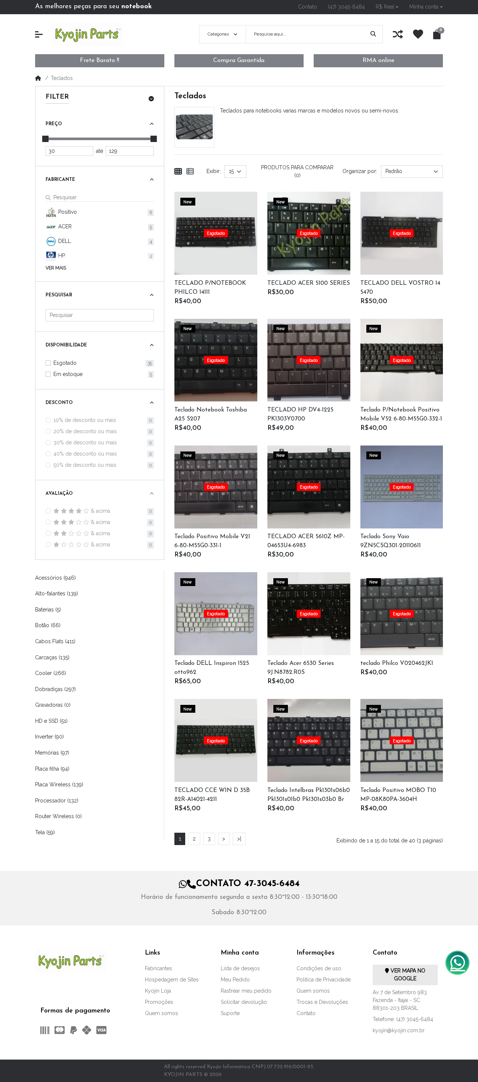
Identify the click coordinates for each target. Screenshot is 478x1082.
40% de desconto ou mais (85, 454)
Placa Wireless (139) (59, 784)
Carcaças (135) (52, 657)
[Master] (59, 1030)
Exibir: (214, 171)
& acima (100, 511)
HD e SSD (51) (51, 721)
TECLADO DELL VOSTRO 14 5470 (400, 287)
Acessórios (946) (55, 578)
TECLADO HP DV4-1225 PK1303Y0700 (300, 414)
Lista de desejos (240, 968)
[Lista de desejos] (225, 224)
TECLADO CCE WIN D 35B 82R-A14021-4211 (212, 794)
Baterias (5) (48, 610)
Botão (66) (47, 625)
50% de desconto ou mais (85, 465)
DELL (64, 241)
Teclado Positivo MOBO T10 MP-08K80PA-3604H (398, 794)
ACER (64, 226)
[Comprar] (206, 224)
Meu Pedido (235, 980)
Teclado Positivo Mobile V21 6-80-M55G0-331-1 (212, 541)
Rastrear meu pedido (246, 991)
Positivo (67, 212)
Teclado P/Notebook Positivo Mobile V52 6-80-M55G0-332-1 (401, 414)
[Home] (38, 78)
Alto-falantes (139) (56, 594)
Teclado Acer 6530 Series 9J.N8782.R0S (300, 667)
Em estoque (68, 374)
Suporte (230, 1013)
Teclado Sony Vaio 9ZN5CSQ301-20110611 (390, 541)
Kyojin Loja (158, 991)
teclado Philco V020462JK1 (396, 663)
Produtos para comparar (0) (297, 171)
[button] (387, 6)
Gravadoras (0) (53, 705)
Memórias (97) (52, 753)
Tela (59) (45, 832)
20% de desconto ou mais (85, 431)
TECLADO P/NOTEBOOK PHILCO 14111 (210, 287)
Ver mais (56, 268)
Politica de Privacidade (324, 980)
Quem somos (161, 1013)
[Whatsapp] (457, 963)
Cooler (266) (50, 673)
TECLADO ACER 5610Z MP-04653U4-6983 (306, 541)
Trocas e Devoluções (322, 1002)
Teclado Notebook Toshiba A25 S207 (210, 414)
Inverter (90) (49, 737)
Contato (306, 1013)
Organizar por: (359, 171)
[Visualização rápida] (206, 242)
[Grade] (178, 171)
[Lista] (190, 171)
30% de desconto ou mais (85, 443)
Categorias (218, 34)
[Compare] (398, 34)
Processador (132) (56, 801)
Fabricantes (158, 968)
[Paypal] (73, 1030)
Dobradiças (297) (55, 689)
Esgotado (65, 363)
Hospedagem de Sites (172, 980)
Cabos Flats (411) (55, 641)
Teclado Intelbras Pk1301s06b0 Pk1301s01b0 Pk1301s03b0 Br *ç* (308, 795)
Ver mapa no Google (407, 974)
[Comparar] (225, 242)
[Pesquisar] (373, 34)
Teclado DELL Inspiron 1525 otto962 (211, 667)
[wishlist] (418, 34)
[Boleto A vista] (43, 1030)
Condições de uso (319, 968)
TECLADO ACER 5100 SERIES (308, 283)
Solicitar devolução (244, 1002)
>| (239, 839)
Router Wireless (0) (58, 816)
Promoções (159, 1002)
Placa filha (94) (52, 769)
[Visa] (103, 1030)
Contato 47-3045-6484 (247, 883)
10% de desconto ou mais (84, 420)
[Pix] (87, 1030)
